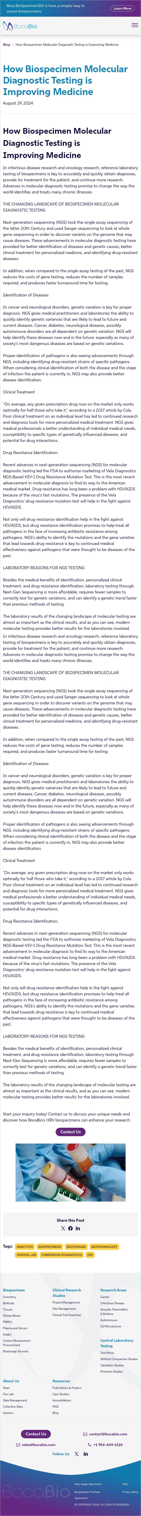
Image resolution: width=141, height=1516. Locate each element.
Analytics (25, 1247)
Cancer (104, 1297)
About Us (11, 1381)
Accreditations (62, 1400)
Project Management (66, 1302)
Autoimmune (109, 1320)
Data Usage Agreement (88, 1484)
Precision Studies (111, 1371)
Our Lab (8, 1394)
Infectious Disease (112, 1303)
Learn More (122, 8)
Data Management (15, 1400)
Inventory (9, 1297)
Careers (8, 1413)
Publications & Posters (67, 1388)
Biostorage (76, 1247)
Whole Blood (11, 1315)
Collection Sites (13, 1406)
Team (6, 1388)
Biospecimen (14, 1290)
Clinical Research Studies (67, 1293)
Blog (6, 44)
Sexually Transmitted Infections (113, 1312)
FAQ (55, 1406)
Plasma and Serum (15, 1328)
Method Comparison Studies (119, 1359)
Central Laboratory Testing (116, 1343)
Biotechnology (104, 1247)
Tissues (7, 1309)
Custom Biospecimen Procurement (16, 1343)
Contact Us (70, 1131)
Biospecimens (49, 1247)
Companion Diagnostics (61, 1255)
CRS (90, 1255)
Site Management (64, 1308)
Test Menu (107, 1353)
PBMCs (7, 1322)
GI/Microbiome (110, 1326)
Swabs (7, 1334)
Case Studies (61, 1394)
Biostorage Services (15, 1351)
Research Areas (113, 1290)
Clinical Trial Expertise (67, 1315)
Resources (61, 1381)
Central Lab (26, 1255)
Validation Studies (112, 1365)
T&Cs (125, 1484)
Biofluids (8, 1303)
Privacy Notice (130, 1492)
